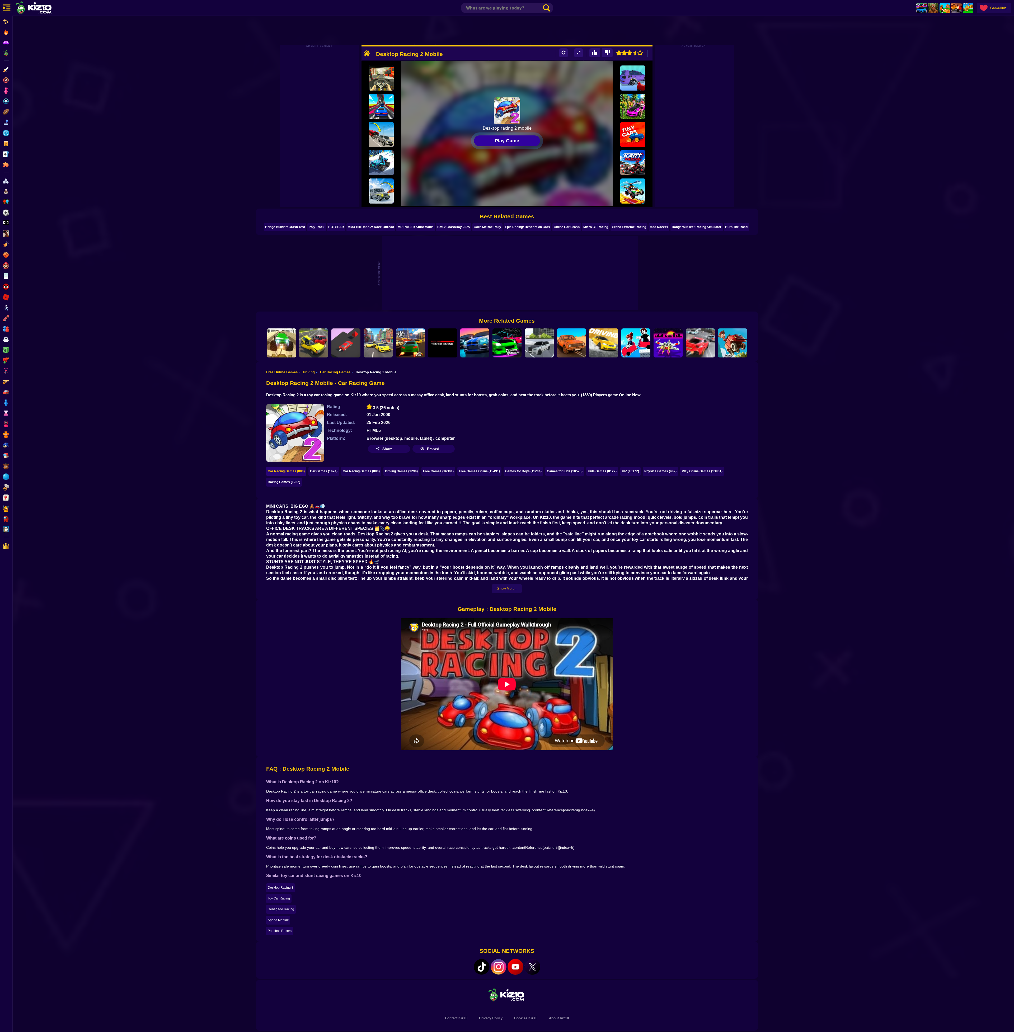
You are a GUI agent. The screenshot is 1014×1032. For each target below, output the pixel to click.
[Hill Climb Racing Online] (732, 342)
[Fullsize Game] (578, 53)
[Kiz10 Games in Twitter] (532, 967)
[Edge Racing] (345, 342)
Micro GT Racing (595, 227)
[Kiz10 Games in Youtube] (515, 967)
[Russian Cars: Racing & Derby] (313, 342)
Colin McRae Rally (487, 227)
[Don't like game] (607, 53)
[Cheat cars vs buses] (381, 134)
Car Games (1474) (323, 471)
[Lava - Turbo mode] (381, 191)
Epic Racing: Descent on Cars (527, 227)
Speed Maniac (278, 920)
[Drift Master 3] (378, 342)
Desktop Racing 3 (280, 887)
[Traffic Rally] (700, 342)
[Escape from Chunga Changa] (933, 8)
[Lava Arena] (956, 8)
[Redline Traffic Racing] (442, 342)
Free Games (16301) (438, 471)
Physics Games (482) (660, 471)
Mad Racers (659, 227)
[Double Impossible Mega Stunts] (281, 342)
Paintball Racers (280, 931)
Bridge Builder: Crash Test (285, 227)
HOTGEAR (336, 227)
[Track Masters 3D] (474, 342)
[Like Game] (594, 53)
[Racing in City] (381, 78)
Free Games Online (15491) (479, 471)
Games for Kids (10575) (565, 471)
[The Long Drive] (571, 342)
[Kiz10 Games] (507, 994)
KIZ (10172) (630, 471)
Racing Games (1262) (284, 482)
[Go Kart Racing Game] (632, 162)
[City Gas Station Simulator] (632, 78)
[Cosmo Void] (668, 342)
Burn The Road (736, 227)
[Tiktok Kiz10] (482, 967)
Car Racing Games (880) (286, 471)
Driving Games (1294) (401, 471)
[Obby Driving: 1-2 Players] (635, 342)
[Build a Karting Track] (381, 106)
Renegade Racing (281, 909)
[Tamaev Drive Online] (539, 342)
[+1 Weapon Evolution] (968, 8)
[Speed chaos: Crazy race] (381, 162)
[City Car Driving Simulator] (603, 342)
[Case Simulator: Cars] (921, 8)
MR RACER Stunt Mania (416, 227)
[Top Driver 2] (410, 342)
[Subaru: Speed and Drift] (632, 106)
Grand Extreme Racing (629, 227)
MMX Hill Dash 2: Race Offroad (371, 227)
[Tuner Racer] (507, 342)
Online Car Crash (567, 227)
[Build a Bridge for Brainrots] (945, 8)
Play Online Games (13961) (702, 471)
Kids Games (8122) (602, 471)
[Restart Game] (563, 53)
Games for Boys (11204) (523, 471)
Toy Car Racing (279, 898)
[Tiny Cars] (632, 134)
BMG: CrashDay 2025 (453, 227)
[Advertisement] (507, 30)
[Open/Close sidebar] (6, 8)
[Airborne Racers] (632, 191)
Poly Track (317, 227)
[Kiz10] (42, 8)
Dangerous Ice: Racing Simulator (696, 227)
